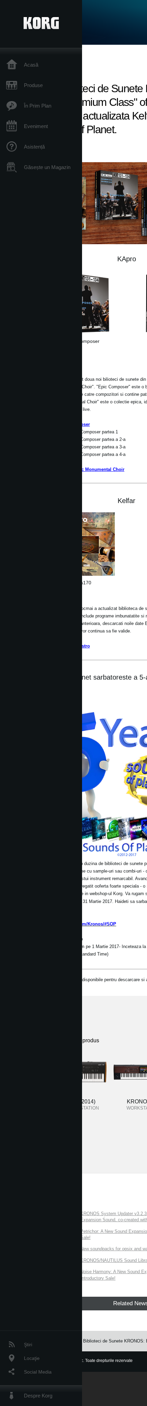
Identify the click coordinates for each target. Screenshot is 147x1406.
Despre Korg (38, 1395)
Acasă (31, 65)
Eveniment (36, 126)
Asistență (34, 147)
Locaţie (32, 1358)
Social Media (38, 1372)
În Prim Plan (37, 106)
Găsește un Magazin (47, 167)
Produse (33, 85)
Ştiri (28, 1344)
